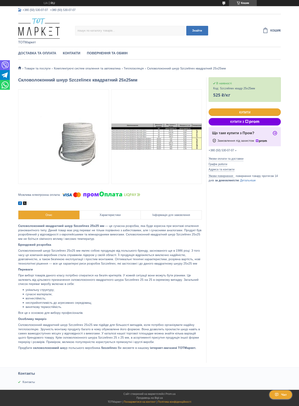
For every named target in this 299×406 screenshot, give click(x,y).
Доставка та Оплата (37, 53)
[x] (24, 204)
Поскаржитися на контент (140, 401)
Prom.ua (170, 393)
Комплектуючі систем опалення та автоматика (87, 68)
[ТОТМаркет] (46, 28)
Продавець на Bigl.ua (149, 397)
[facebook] (20, 204)
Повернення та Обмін (107, 53)
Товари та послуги (37, 68)
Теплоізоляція (134, 68)
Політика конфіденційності (174, 401)
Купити (244, 112)
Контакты (29, 382)
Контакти (71, 53)
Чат (284, 394)
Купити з (237, 122)
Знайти (197, 30)
